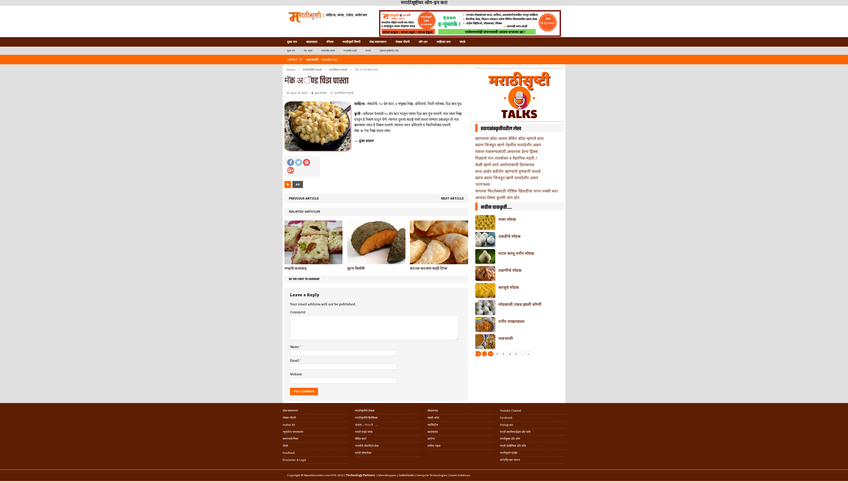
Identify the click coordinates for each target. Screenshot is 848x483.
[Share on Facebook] (290, 162)
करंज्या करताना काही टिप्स (428, 269)
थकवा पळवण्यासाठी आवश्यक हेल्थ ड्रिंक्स (506, 151)
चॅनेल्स (329, 42)
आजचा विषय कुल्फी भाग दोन (497, 197)
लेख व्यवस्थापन (377, 42)
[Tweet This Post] (298, 162)
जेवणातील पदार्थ (328, 50)
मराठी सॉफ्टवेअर (363, 452)
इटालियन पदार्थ (344, 93)
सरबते (368, 50)
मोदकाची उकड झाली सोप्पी (519, 304)
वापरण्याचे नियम (290, 438)
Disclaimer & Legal (294, 460)
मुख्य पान (292, 42)
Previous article (304, 198)
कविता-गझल (434, 445)
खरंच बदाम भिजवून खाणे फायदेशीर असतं (506, 177)
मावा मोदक (507, 219)
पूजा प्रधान (320, 93)
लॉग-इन (423, 42)
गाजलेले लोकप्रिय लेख (367, 445)
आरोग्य (431, 438)
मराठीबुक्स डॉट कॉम (510, 438)
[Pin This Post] (306, 162)
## (298, 184)
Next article (452, 198)
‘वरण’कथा (482, 184)
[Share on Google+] (290, 170)
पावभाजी (505, 338)
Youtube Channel (510, 410)
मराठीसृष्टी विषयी (351, 42)
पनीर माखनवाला (511, 321)
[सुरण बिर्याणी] (376, 261)
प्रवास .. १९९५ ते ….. (366, 424)
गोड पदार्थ (308, 50)
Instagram (506, 424)
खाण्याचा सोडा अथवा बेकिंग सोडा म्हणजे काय (509, 138)
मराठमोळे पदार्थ (350, 50)
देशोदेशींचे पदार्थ (312, 70)
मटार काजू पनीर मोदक (516, 253)
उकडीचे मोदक (509, 236)
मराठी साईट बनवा (364, 432)
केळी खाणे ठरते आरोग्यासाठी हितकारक (504, 164)
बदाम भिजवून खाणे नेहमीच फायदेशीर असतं (508, 144)
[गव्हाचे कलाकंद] (313, 261)
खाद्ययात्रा (311, 42)
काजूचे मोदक (508, 287)
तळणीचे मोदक (510, 270)
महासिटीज (433, 424)
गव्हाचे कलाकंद (295, 269)
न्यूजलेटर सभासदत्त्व (293, 432)
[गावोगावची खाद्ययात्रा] (327, 16)
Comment (297, 312)
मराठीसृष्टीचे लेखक (365, 410)
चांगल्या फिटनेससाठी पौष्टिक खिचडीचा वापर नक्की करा (516, 191)
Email (295, 361)
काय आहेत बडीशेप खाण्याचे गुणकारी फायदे (508, 171)
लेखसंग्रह (433, 410)
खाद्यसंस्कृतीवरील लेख (389, 50)
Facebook (506, 417)
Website (296, 374)
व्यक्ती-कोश (433, 417)
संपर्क (462, 42)
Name (295, 347)
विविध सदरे (360, 438)
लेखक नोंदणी (403, 42)
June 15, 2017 (298, 93)
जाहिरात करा (443, 42)
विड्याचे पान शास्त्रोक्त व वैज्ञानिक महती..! (506, 158)
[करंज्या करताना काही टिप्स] (439, 262)
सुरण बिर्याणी (356, 269)
